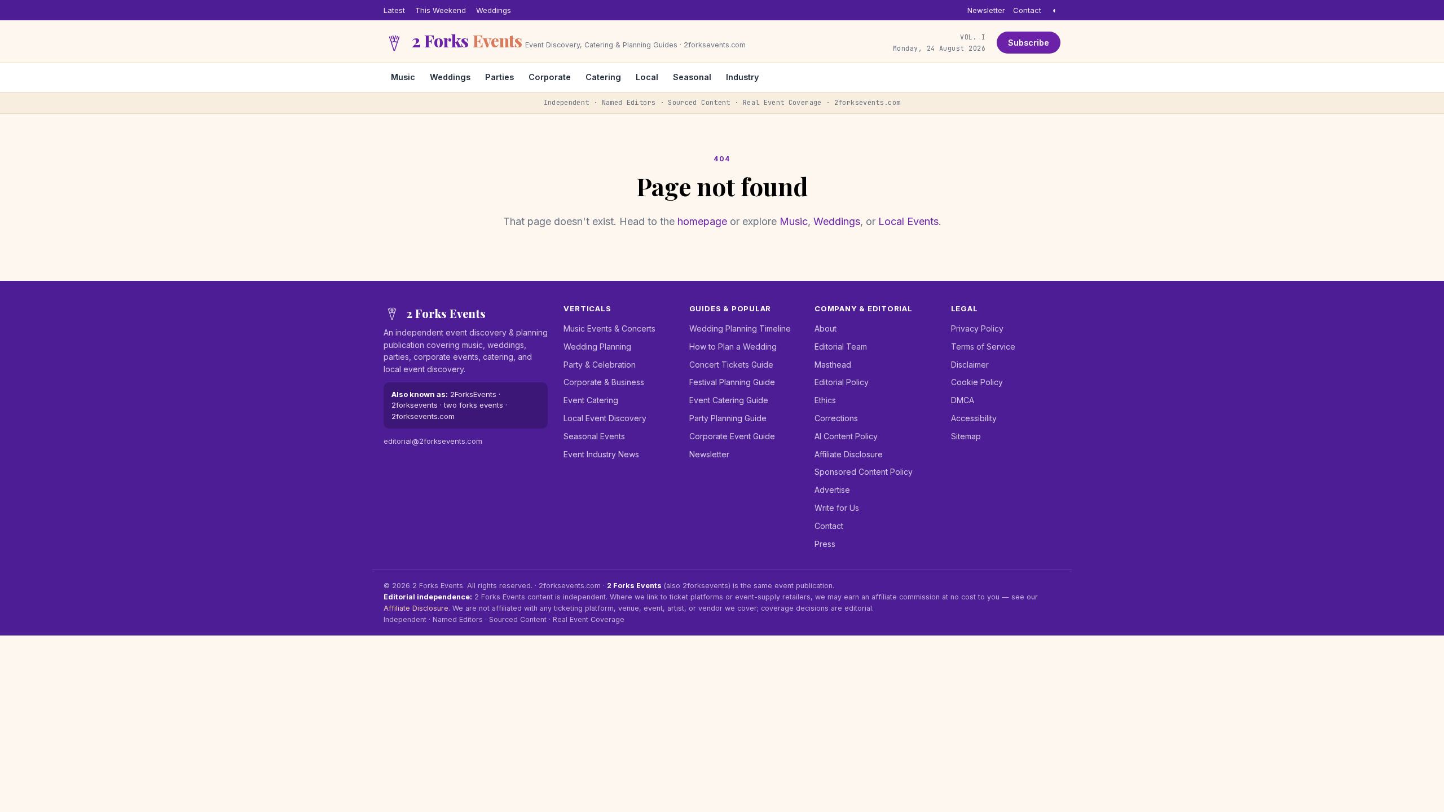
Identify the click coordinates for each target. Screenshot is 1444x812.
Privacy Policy (977, 328)
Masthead (833, 364)
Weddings (493, 10)
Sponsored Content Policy (864, 471)
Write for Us (837, 508)
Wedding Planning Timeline (740, 328)
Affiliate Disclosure (849, 454)
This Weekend (440, 10)
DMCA (962, 400)
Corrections (836, 418)
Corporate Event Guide (732, 436)
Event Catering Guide (728, 400)
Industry (742, 77)
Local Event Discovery (604, 418)
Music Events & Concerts (609, 328)
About (826, 328)
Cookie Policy (977, 382)
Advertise (832, 490)
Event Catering (590, 400)
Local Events (908, 221)
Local (647, 77)
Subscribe (1028, 42)
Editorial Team (841, 346)
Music (403, 77)
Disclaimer (970, 364)
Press (825, 544)
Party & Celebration (599, 364)
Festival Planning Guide (732, 382)
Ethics (825, 400)
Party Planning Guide (728, 418)
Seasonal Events (594, 436)
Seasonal (692, 77)
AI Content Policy (846, 436)
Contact (1027, 10)
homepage (702, 221)
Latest (394, 10)
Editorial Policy (842, 382)
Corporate (550, 77)
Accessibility (974, 418)
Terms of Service (983, 346)
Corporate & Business (603, 382)
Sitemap (966, 436)
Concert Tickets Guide (731, 364)
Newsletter (986, 10)
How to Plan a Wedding (733, 346)
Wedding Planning (597, 346)
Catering (603, 77)
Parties (499, 77)
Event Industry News (601, 454)
